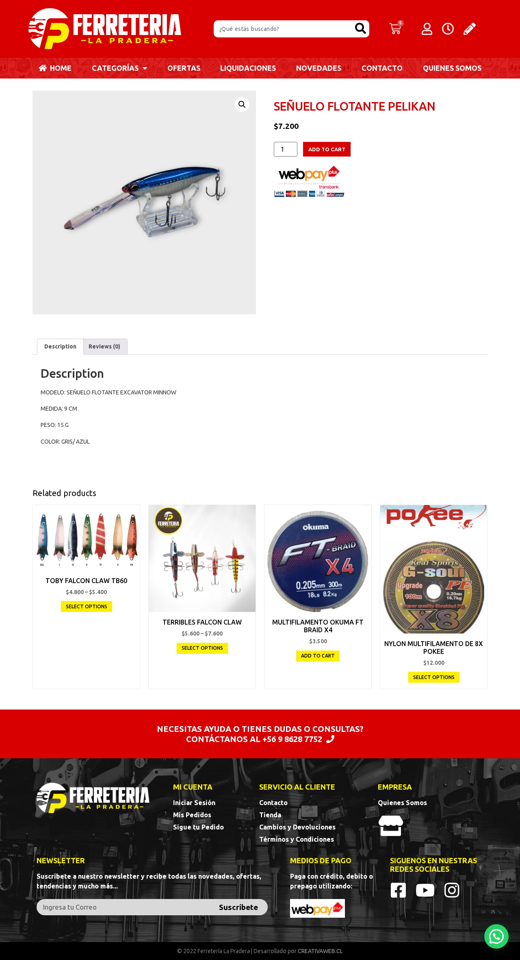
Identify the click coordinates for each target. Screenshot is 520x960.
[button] (496, 936)
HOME (59, 68)
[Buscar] (360, 28)
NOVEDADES (318, 68)
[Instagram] (452, 890)
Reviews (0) (104, 346)
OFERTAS (183, 68)
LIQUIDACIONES (248, 68)
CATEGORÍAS (115, 68)
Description (60, 346)
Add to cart (326, 149)
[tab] (60, 346)
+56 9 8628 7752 (292, 739)
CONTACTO (382, 68)
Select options (86, 606)
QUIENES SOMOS (452, 68)
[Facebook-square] (398, 890)
